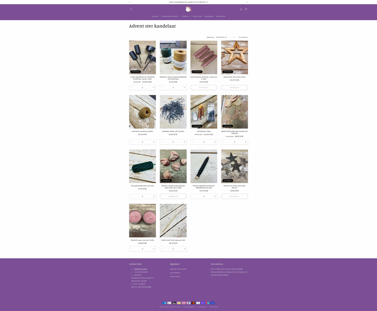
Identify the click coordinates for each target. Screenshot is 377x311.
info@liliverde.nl (140, 269)
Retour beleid (175, 276)
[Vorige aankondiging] (130, 2)
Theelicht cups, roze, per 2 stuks (142, 240)
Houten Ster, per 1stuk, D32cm (235, 77)
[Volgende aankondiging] (247, 2)
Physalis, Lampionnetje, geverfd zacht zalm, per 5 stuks (173, 187)
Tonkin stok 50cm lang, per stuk (173, 240)
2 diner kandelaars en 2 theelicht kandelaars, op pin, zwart (142, 78)
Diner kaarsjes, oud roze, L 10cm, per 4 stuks (204, 78)
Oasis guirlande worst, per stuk (142, 186)
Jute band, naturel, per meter (142, 131)
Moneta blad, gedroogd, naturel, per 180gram (234, 132)
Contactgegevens (202, 306)
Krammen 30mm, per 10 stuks (173, 131)
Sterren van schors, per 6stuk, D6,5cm (234, 187)
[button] (131, 9)
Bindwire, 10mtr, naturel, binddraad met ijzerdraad (173, 78)
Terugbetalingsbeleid (189, 306)
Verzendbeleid (213, 306)
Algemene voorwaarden (178, 269)
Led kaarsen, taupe (204, 131)
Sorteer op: (210, 37)
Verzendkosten (175, 273)
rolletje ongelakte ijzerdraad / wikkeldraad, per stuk (204, 187)
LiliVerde (165, 306)
